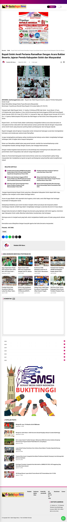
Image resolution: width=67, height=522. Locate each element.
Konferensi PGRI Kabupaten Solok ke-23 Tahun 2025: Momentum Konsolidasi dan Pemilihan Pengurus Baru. (41, 269)
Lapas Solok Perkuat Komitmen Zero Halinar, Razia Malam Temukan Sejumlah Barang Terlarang (38, 448)
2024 (34, 348)
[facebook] (2, 2)
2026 (34, 341)
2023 (34, 351)
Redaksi (29, 491)
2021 (34, 357)
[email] (16, 236)
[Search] (64, 2)
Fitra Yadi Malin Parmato (26, 517)
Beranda (4, 50)
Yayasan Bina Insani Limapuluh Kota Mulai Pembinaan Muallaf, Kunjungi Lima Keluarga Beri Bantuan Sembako (40, 457)
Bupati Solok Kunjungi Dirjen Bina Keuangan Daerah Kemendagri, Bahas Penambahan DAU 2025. (49, 185)
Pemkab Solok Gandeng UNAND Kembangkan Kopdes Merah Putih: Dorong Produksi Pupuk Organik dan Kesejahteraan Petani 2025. (19, 172)
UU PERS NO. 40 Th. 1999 (50, 495)
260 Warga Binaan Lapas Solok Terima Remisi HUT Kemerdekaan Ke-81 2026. (36, 473)
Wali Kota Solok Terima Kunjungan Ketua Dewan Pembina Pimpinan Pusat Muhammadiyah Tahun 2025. (18, 185)
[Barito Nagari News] (14, 8)
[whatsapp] (9, 236)
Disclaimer (57, 491)
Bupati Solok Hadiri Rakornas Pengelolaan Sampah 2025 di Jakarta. (25, 269)
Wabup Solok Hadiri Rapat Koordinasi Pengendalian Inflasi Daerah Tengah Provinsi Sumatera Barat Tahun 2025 (48, 178)
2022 (34, 354)
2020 (34, 360)
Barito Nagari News (15, 517)
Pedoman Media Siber (36, 493)
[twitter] (6, 236)
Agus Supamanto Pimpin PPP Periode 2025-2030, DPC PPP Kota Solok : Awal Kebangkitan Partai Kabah (9, 269)
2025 (34, 345)
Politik (8, 50)
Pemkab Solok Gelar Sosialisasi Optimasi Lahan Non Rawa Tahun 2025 (47, 171)
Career (63, 491)
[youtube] (7, 2)
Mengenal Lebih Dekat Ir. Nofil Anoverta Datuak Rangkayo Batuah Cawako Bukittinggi (38, 432)
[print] (13, 236)
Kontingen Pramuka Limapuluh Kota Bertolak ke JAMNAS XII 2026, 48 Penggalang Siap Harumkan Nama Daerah (38, 465)
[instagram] (5, 2)
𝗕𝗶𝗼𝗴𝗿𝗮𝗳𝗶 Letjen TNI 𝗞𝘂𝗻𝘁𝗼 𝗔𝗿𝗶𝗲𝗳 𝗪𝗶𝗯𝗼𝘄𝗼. (28, 424)
